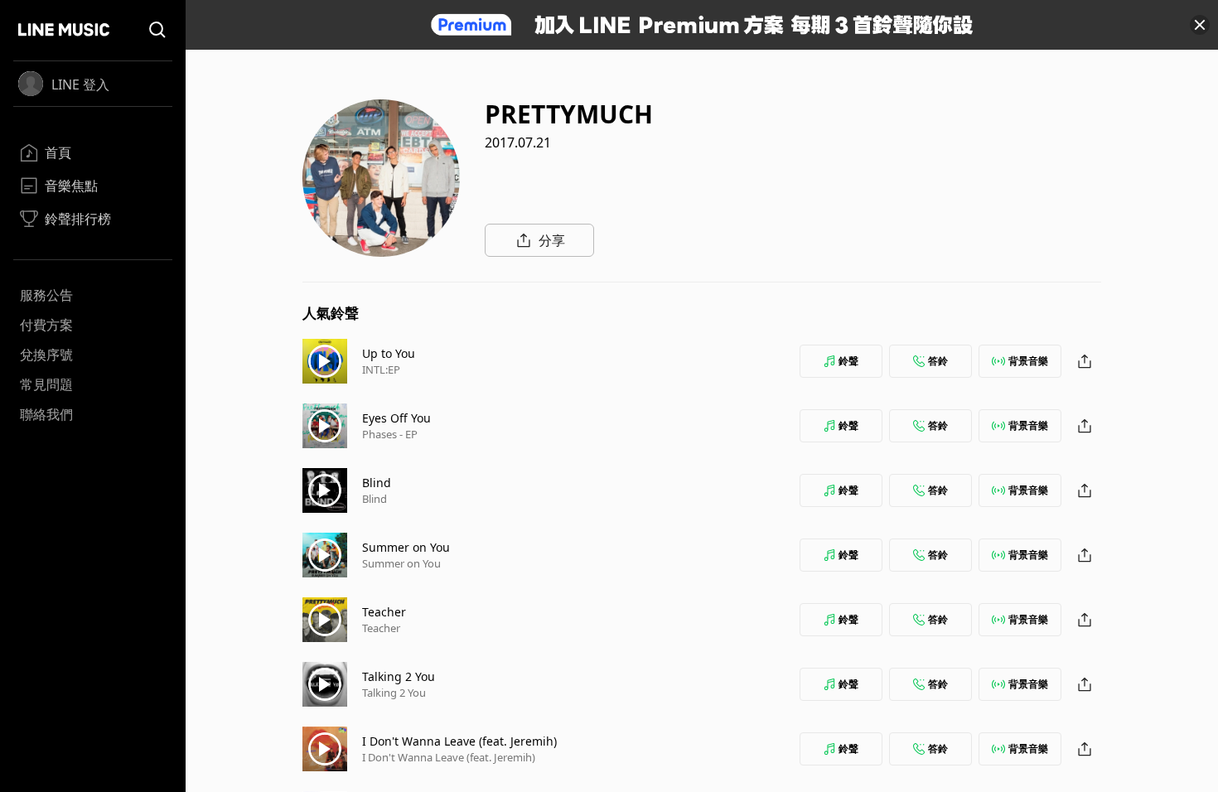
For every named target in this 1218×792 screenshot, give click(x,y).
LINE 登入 (80, 84)
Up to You (388, 353)
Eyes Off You (396, 418)
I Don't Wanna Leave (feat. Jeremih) (459, 741)
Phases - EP (390, 434)
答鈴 (938, 361)
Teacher (384, 612)
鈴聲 (848, 361)
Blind (376, 482)
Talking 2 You (398, 676)
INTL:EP (381, 369)
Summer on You (406, 547)
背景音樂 (1028, 361)
